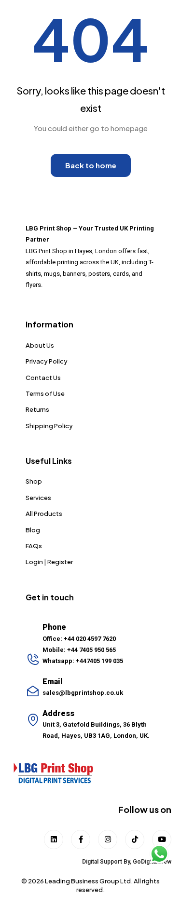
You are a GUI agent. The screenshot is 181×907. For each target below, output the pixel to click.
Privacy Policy (47, 361)
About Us (40, 345)
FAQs (34, 546)
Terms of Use (45, 393)
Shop (34, 481)
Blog (33, 530)
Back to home (90, 165)
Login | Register (49, 562)
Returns (37, 409)
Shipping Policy (49, 426)
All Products (44, 513)
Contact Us (43, 377)
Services (38, 497)
